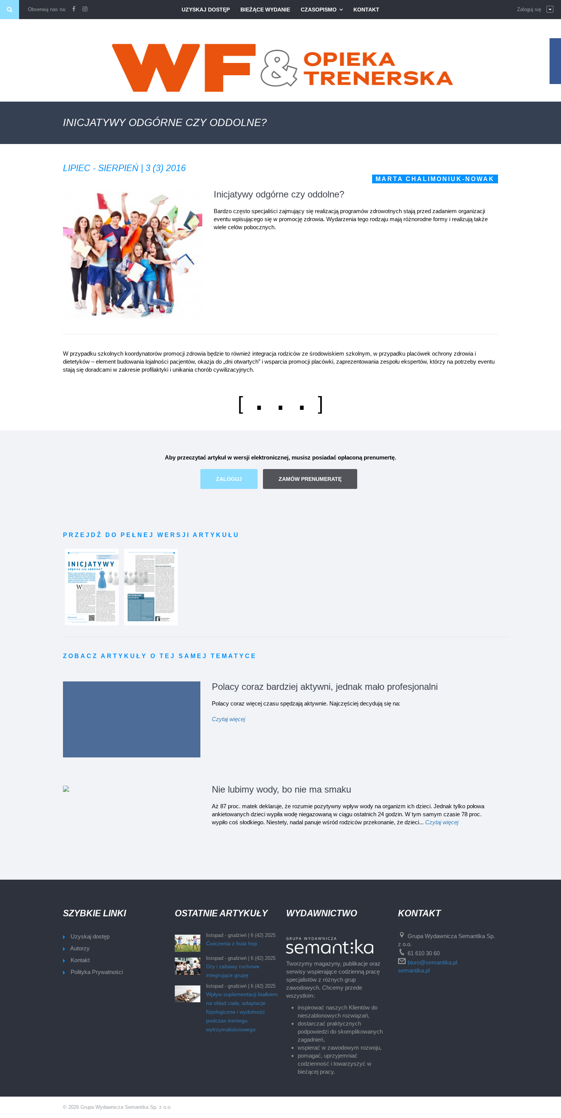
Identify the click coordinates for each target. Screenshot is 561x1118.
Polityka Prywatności (97, 972)
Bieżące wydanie (265, 9)
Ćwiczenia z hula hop (231, 943)
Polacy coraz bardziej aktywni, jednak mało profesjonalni (325, 686)
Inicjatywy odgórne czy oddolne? (279, 194)
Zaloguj (229, 479)
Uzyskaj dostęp (206, 9)
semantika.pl (414, 970)
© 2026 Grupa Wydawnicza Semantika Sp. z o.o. (117, 1107)
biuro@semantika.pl (432, 962)
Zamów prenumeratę (310, 479)
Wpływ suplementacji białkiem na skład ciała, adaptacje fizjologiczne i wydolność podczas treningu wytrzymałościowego (242, 1011)
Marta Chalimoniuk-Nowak (435, 179)
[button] (535, 9)
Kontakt (366, 9)
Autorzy (80, 948)
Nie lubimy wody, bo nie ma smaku (281, 789)
